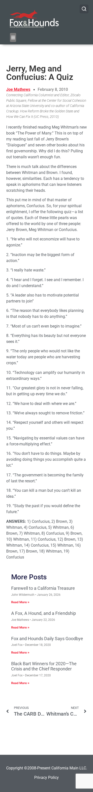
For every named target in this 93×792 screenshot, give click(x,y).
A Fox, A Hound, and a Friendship (43, 613)
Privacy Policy (46, 777)
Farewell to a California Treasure (43, 588)
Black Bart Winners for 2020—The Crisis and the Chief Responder (44, 666)
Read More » (20, 602)
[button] (13, 37)
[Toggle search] (84, 8)
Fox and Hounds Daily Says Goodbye (47, 638)
